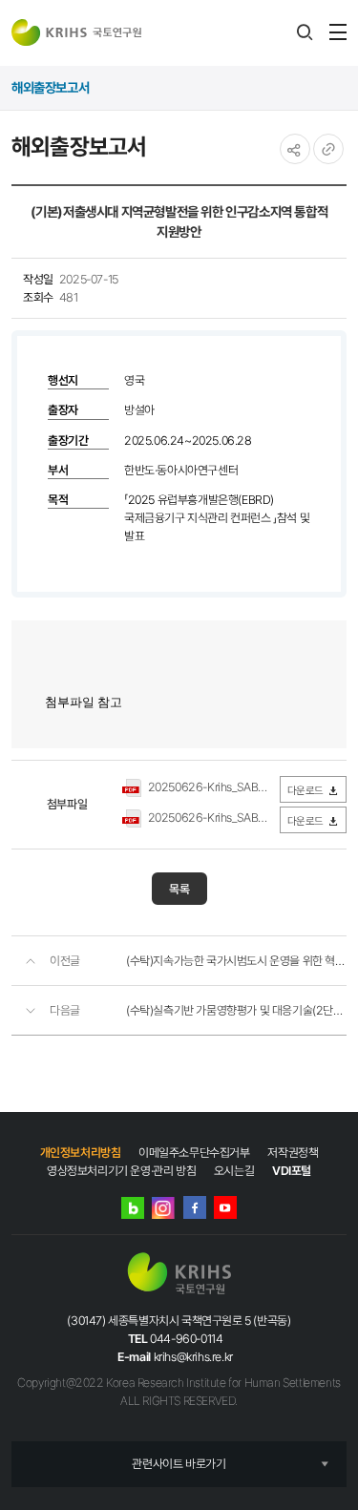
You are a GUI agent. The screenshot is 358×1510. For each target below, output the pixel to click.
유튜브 (225, 1207)
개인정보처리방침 (80, 1152)
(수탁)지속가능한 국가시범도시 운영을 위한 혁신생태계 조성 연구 (236, 961)
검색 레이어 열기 (304, 32)
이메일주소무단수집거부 (194, 1152)
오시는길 (234, 1171)
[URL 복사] (328, 149)
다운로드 (305, 790)
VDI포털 (291, 1171)
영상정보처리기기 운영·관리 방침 (121, 1171)
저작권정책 (292, 1152)
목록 (179, 889)
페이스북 (194, 1207)
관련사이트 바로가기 (178, 1464)
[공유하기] (295, 149)
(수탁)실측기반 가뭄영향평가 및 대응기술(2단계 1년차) (236, 1010)
